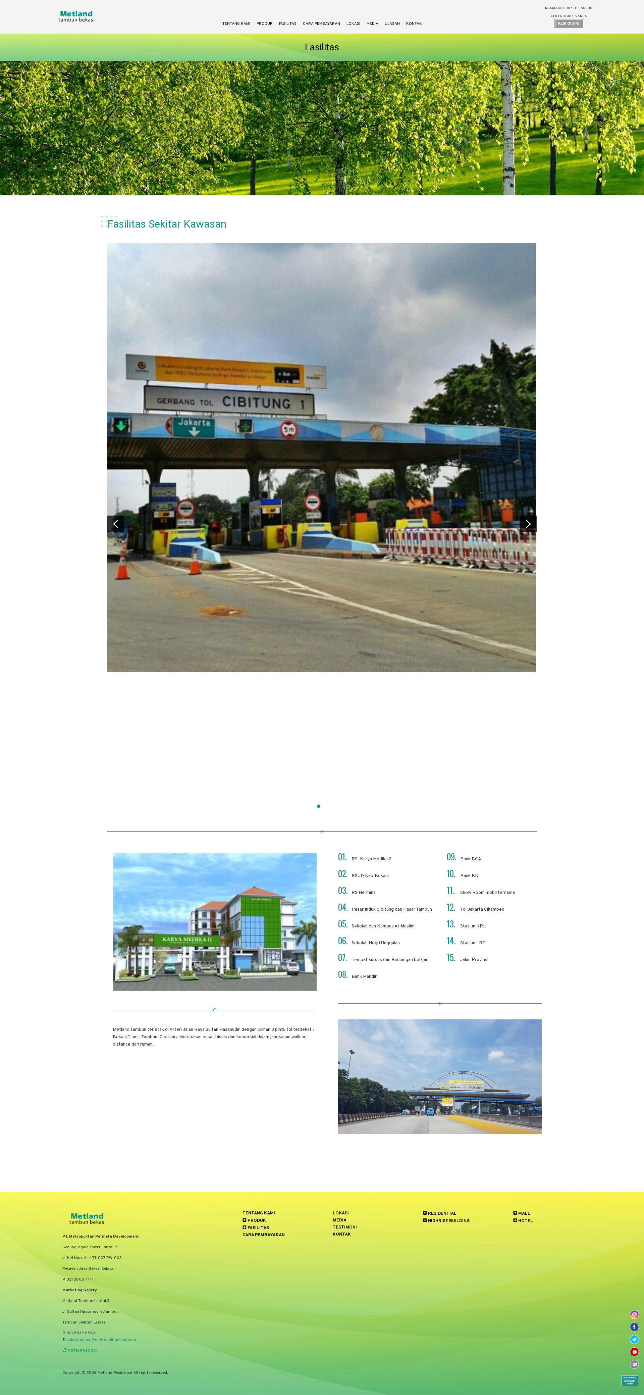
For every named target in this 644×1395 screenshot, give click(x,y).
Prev (115, 524)
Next (528, 524)
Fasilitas (288, 24)
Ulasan (392, 24)
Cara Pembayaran (321, 24)
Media (372, 24)
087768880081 (82, 1351)
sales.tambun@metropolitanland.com (101, 1340)
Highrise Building (448, 1221)
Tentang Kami (236, 24)
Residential (442, 1213)
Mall (523, 1213)
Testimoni (345, 1227)
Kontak (414, 24)
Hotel (525, 1221)
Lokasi (353, 24)
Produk (265, 24)
